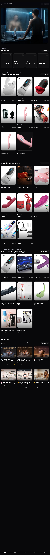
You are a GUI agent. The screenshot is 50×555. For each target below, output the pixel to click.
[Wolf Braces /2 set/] (24, 318)
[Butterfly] (41, 202)
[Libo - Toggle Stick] (8, 202)
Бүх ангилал (44, 50)
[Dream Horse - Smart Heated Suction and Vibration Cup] (41, 113)
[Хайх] (42, 4)
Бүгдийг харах (44, 74)
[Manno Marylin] (41, 263)
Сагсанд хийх (9, 93)
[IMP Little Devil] (24, 202)
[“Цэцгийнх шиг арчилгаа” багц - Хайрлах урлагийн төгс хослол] (8, 318)
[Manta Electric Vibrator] (41, 291)
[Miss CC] (24, 291)
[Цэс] (2, 4)
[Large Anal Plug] (8, 113)
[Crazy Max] (8, 229)
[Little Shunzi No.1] (24, 113)
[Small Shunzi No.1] (8, 141)
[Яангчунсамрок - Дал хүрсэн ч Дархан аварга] (24, 175)
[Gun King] (24, 263)
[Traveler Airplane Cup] (24, 86)
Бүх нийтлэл (44, 343)
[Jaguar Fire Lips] (41, 86)
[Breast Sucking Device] (24, 229)
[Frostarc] (8, 86)
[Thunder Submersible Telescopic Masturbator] (8, 291)
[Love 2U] (41, 175)
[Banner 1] (25, 26)
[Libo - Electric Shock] (24, 141)
